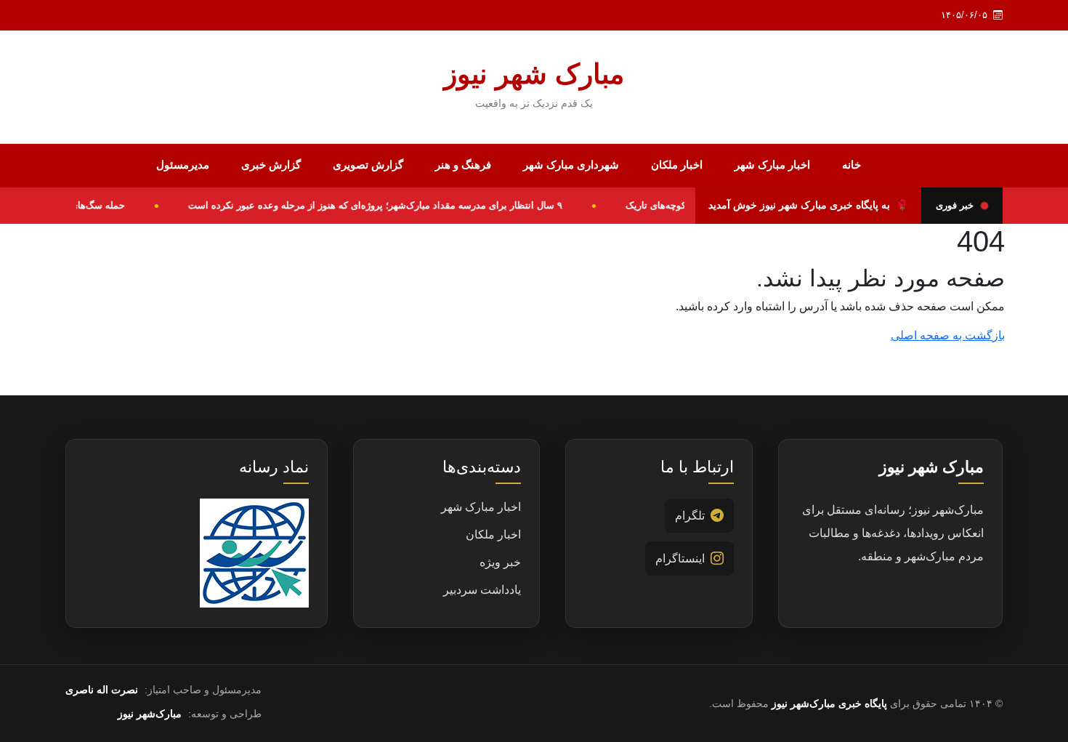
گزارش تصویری (368, 164)
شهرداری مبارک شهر (571, 164)
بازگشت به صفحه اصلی (948, 335)
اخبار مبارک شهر (772, 164)
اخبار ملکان (677, 164)
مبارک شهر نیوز (534, 74)
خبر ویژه (500, 562)
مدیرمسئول (182, 164)
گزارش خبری (271, 164)
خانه (851, 164)
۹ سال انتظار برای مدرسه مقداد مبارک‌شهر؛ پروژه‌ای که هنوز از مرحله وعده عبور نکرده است (383, 205)
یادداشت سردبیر (482, 590)
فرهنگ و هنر (463, 164)
